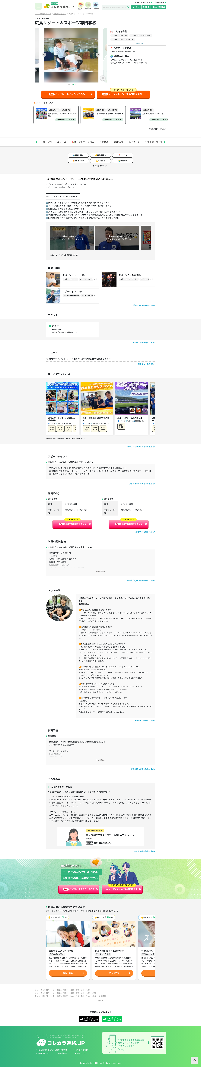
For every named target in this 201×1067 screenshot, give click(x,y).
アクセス (103, 142)
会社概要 (63, 1053)
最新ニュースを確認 (146, 364)
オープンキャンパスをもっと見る (140, 447)
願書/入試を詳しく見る (145, 532)
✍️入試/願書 (100, 161)
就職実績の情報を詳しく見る (142, 769)
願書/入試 (118, 142)
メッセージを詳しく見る (144, 720)
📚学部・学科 (78, 155)
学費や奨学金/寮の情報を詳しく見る (139, 580)
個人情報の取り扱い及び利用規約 (52, 1050)
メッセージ (134, 142)
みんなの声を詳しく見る (144, 851)
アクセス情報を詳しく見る (143, 342)
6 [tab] (75, 84)
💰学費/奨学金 (100, 155)
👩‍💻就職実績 (122, 161)
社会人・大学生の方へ (142, 2)
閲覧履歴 (146, 7)
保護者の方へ (159, 2)
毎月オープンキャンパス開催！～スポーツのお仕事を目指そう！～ (79, 358)
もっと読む (100, 571)
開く (100, 1000)
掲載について (82, 1053)
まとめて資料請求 (159, 7)
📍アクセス (122, 155)
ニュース (61, 142)
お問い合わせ (43, 1053)
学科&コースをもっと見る (143, 305)
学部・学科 (46, 142)
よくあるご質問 (81, 1050)
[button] (36, 142)
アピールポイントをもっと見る (141, 484)
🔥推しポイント (78, 161)
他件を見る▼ (138, 43)
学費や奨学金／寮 (154, 142)
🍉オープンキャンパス (83, 142)
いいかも (136, 7)
